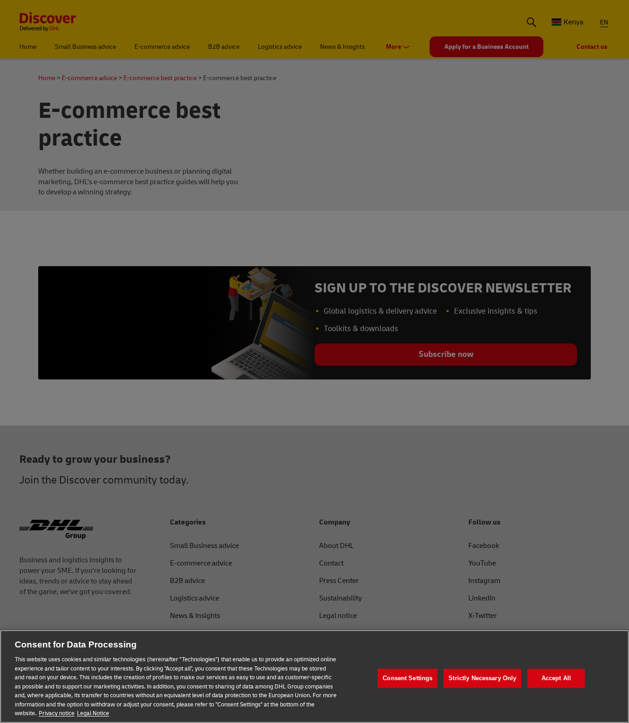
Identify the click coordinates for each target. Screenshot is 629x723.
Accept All (556, 678)
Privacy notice (57, 713)
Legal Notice (93, 713)
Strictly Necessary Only (482, 678)
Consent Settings (407, 678)
